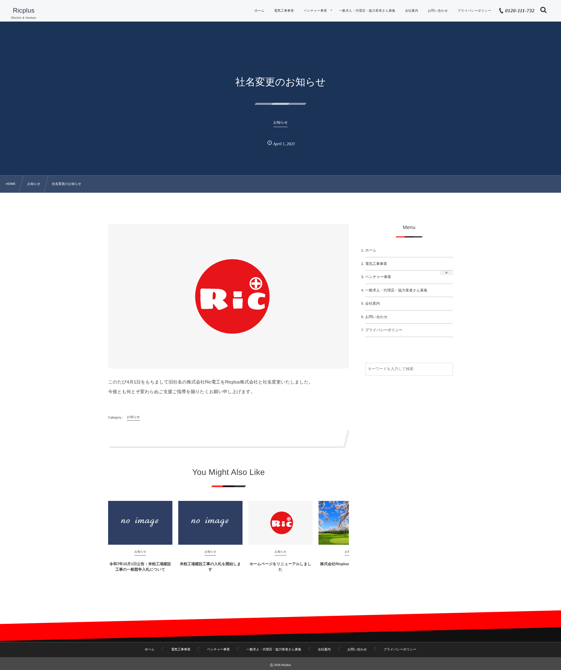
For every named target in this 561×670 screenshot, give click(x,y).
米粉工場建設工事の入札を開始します (210, 566)
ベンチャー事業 (378, 277)
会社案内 (372, 303)
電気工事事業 (376, 264)
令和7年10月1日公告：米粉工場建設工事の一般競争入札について (140, 566)
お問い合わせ (376, 317)
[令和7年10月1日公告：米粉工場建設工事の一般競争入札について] (140, 523)
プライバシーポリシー (383, 330)
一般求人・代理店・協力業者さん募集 (396, 290)
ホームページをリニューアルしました (280, 566)
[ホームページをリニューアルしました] (280, 523)
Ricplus (23, 10)
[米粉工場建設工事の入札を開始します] (210, 523)
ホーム (370, 250)
